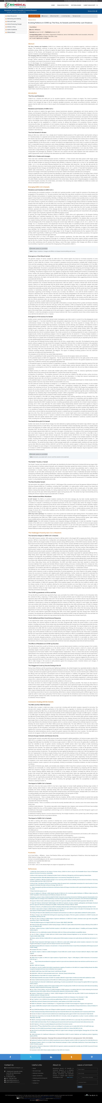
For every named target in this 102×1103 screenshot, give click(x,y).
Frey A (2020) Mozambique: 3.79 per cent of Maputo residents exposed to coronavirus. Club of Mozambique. (57, 1009)
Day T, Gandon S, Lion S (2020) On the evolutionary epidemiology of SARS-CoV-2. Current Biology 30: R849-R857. (57, 999)
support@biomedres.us (12, 1080)
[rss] (95, 1095)
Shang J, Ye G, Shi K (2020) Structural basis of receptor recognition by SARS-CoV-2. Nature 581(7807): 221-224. (56, 1028)
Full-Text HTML (35, 16)
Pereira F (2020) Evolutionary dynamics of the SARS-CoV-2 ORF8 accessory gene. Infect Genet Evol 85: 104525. (57, 979)
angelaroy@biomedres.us (12, 1082)
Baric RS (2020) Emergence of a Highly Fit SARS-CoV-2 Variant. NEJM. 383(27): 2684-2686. (52, 922)
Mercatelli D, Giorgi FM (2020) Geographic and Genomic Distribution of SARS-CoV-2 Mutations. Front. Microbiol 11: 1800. (59, 997)
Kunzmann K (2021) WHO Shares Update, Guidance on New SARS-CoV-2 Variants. (50, 1050)
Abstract (45, 16)
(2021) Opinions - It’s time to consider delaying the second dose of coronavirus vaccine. (51, 1024)
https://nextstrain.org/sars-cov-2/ (39, 891)
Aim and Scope (36, 1071)
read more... (70, 1077)
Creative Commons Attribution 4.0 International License (34, 1098)
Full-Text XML (66, 16)
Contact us (35, 1083)
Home (53, 5)
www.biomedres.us (57, 1098)
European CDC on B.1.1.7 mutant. (39, 949)
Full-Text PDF (54, 16)
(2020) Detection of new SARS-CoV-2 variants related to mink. (45, 975)
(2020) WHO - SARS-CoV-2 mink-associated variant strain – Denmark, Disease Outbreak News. (53, 973)
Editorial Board (76, 5)
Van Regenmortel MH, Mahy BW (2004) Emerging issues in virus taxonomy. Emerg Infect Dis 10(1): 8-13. (55, 877)
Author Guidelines (37, 1075)
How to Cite (77, 16)
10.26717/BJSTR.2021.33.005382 (40, 38)
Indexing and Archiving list (39, 1078)
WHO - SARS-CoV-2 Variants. (38, 965)
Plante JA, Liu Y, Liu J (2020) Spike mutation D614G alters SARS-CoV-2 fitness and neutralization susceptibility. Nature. (58, 932)
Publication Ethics (63, 5)
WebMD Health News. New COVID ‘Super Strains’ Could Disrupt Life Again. (48, 971)
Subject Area (36, 1080)
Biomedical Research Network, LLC (48, 1096)
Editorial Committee (37, 1073)
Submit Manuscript (89, 5)
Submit (79, 1086)
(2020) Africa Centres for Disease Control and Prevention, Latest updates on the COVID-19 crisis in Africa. (55, 1001)
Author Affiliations (35, 29)
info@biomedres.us (10, 1)
